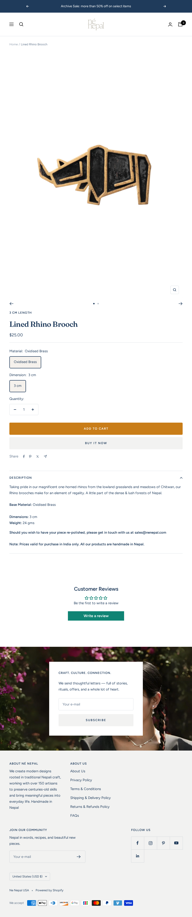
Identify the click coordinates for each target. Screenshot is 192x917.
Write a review (96, 616)
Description (20, 477)
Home (13, 44)
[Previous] (11, 303)
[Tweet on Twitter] (38, 456)
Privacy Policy (81, 780)
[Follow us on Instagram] (150, 843)
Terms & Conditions (85, 789)
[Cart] (180, 24)
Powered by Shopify (49, 890)
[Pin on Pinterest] (30, 456)
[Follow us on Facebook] (137, 843)
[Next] (181, 303)
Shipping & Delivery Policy (90, 798)
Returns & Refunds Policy (90, 807)
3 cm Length (20, 312)
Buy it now (96, 443)
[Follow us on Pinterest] (163, 843)
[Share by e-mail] (45, 456)
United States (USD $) (27, 876)
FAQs (74, 815)
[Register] (79, 856)
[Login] (170, 24)
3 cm (18, 386)
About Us (77, 771)
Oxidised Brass (25, 362)
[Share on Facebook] (24, 456)
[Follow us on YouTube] (176, 843)
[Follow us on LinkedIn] (137, 855)
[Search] (21, 24)
